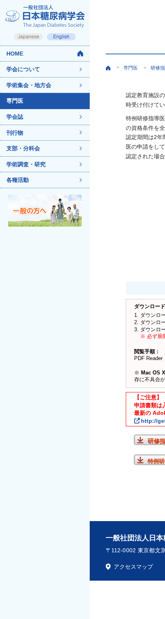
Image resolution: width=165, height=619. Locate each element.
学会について (23, 69)
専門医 (14, 101)
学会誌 (14, 116)
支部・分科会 (23, 148)
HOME (14, 53)
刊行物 (14, 132)
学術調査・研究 (26, 164)
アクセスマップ (133, 566)
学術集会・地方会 (28, 85)
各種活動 (17, 180)
